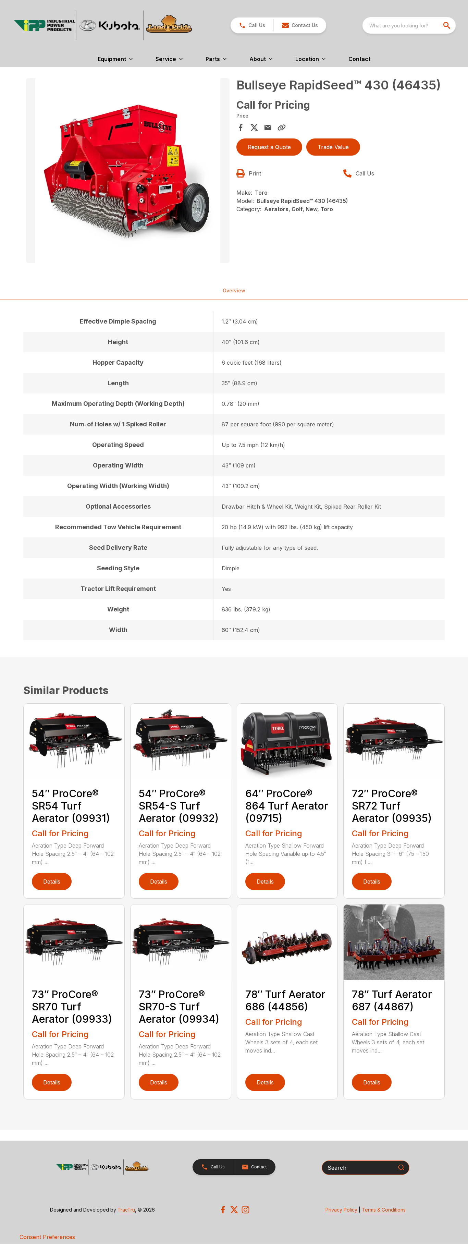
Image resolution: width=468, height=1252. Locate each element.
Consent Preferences (47, 1236)
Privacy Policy (341, 1210)
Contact (359, 59)
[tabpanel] (127, 171)
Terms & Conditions (384, 1210)
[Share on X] (254, 127)
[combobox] (409, 25)
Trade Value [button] (333, 147)
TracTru (126, 1210)
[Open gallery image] (127, 170)
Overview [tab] (234, 290)
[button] (252, 25)
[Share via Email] (268, 127)
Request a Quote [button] (269, 147)
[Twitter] (234, 1209)
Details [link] (51, 881)
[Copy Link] (282, 127)
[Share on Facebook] (240, 127)
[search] (447, 25)
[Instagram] (245, 1209)
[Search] (401, 1167)
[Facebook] (223, 1209)
